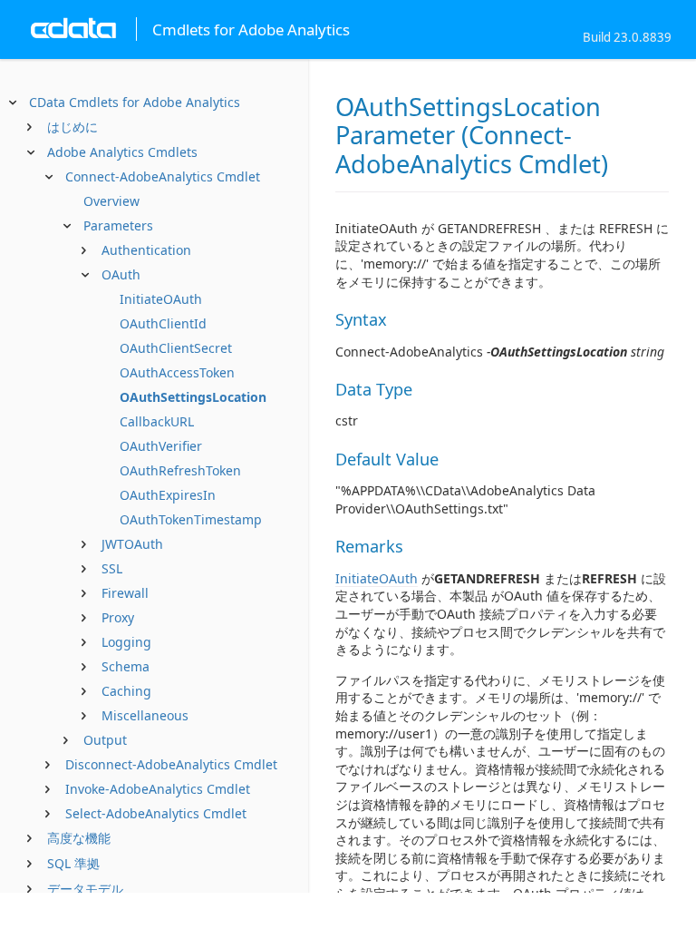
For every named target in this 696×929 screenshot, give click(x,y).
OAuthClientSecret (176, 348)
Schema (126, 666)
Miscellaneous (145, 715)
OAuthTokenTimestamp (191, 519)
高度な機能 (79, 837)
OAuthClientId (163, 323)
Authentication (146, 250)
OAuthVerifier (161, 446)
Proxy (118, 617)
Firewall (125, 592)
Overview (111, 201)
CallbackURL (157, 421)
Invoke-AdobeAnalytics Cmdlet (157, 788)
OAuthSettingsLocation (193, 397)
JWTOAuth (132, 544)
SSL (112, 568)
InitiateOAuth (161, 299)
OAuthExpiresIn (168, 495)
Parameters (118, 225)
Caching (126, 690)
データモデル (85, 888)
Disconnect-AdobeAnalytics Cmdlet (171, 764)
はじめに (72, 126)
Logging (126, 641)
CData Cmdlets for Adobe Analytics (134, 102)
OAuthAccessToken (177, 372)
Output (105, 739)
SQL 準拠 (73, 863)
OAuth (121, 274)
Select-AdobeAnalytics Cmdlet (155, 813)
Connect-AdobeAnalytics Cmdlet (162, 176)
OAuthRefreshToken (180, 470)
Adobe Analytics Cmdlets (122, 152)
